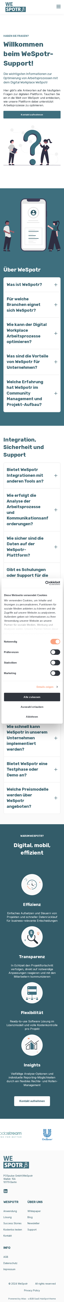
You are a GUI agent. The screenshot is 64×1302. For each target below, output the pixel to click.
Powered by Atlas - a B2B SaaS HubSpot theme (32, 1298)
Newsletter (33, 1223)
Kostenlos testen (12, 1229)
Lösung (7, 1217)
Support (32, 1229)
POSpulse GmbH (12, 1175)
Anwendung (10, 1211)
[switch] (55, 652)
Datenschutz (10, 1263)
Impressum (9, 1269)
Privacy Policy (32, 1290)
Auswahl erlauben (32, 706)
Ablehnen (32, 716)
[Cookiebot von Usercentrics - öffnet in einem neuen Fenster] (45, 583)
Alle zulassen (32, 696)
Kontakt (7, 1235)
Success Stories (12, 1223)
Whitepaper (34, 1211)
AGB (5, 1256)
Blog (30, 1217)
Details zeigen (45, 686)
